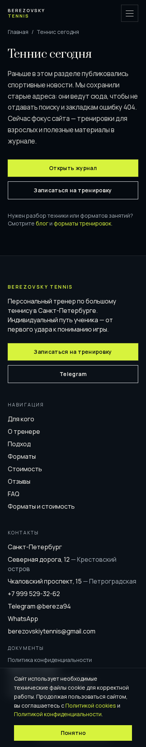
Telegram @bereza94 (39, 606)
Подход (19, 444)
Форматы (22, 456)
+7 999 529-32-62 (34, 593)
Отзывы (19, 481)
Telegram (73, 374)
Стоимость (25, 469)
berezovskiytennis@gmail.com (51, 631)
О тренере (24, 431)
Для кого (21, 419)
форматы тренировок (82, 223)
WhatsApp (23, 618)
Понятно (73, 732)
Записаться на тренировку (73, 190)
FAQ (13, 494)
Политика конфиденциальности (50, 660)
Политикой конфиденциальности (58, 714)
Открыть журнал (73, 168)
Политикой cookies (90, 705)
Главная (18, 31)
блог (42, 223)
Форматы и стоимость (41, 506)
